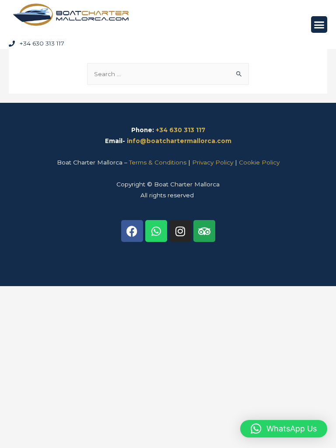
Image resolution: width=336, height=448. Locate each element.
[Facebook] (132, 231)
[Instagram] (180, 231)
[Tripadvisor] (204, 231)
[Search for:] (168, 73)
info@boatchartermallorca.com (179, 140)
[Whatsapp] (156, 231)
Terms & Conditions (157, 162)
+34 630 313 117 (180, 129)
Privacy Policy (212, 162)
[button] (319, 24)
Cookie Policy (259, 162)
